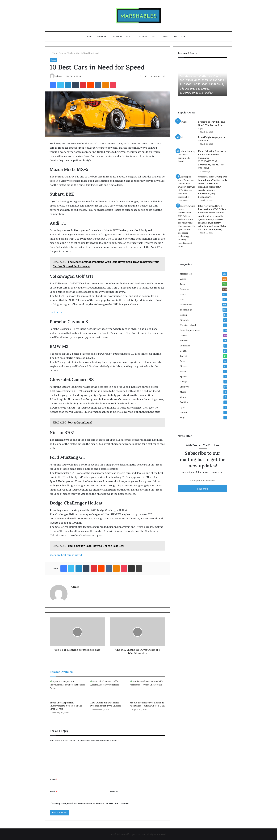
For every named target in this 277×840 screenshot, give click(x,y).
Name (53, 779)
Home (90, 36)
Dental (183, 412)
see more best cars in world (66, 554)
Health (129, 36)
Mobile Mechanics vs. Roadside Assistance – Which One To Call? (147, 704)
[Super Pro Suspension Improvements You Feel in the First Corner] (67, 690)
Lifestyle (184, 320)
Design (183, 381)
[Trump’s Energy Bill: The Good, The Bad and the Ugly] (187, 124)
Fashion (184, 340)
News (183, 294)
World (183, 279)
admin (58, 76)
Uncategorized (188, 325)
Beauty (183, 350)
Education (116, 36)
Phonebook (186, 304)
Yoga (182, 417)
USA (182, 299)
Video (183, 397)
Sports (183, 376)
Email (53, 791)
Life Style (142, 36)
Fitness (184, 366)
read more (56, 312)
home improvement (190, 330)
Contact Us (179, 36)
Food (182, 361)
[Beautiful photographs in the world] (187, 141)
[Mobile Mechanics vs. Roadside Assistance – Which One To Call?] (147, 690)
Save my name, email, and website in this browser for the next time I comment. (91, 803)
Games (183, 335)
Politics (184, 402)
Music (183, 392)
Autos (63, 53)
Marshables (186, 273)
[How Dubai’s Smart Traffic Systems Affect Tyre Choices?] (107, 690)
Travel (165, 36)
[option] (202, 78)
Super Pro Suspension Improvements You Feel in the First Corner (66, 705)
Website (114, 791)
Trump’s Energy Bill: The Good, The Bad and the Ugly (211, 125)
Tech (154, 36)
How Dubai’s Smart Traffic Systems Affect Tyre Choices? (106, 704)
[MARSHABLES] (138, 15)
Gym (182, 407)
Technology (186, 309)
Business (101, 36)
